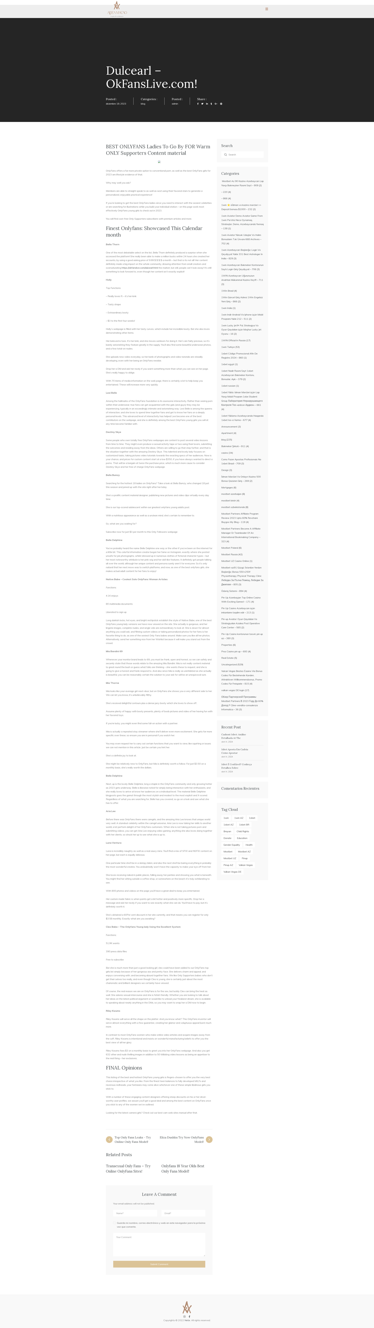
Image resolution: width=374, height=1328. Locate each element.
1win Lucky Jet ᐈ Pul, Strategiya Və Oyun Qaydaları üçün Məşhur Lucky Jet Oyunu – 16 (241, 329)
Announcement (229, 426)
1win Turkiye (228, 346)
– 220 (224, 191)
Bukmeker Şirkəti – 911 (233, 446)
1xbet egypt (227, 364)
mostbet (228, 851)
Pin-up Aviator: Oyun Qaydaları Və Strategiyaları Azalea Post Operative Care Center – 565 (240, 623)
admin (175, 103)
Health (249, 844)
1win (226, 817)
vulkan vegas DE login (232, 690)
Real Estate (227, 657)
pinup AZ (228, 865)
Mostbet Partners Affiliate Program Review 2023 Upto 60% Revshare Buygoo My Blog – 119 (239, 518)
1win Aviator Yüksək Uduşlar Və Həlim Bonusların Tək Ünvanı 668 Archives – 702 (241, 239)
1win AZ (238, 817)
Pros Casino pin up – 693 (234, 651)
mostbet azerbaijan (231, 493)
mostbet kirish (228, 500)
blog (143, 103)
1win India (226, 308)
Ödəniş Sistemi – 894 (232, 590)
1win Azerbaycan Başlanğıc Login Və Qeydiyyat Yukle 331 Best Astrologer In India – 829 (242, 254)
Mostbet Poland (229, 547)
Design (225, 470)
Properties (226, 644)
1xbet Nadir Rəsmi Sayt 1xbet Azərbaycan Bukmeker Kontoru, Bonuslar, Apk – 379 (237, 375)
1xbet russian (228, 385)
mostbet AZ (244, 851)
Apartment (227, 433)
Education (242, 838)
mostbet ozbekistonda (233, 507)
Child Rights (243, 831)
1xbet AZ (229, 824)
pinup (245, 858)
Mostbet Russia (229, 554)
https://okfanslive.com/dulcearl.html (140, 267)
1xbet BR (244, 824)
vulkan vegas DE (232, 871)
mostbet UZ (230, 858)
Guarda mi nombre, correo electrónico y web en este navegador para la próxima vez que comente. (161, 1224)
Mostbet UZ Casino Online (235, 560)
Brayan (227, 831)
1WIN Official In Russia (233, 340)
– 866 (224, 198)
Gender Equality (232, 844)
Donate (227, 838)
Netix (187, 1320)
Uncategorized (229, 664)
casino (224, 452)
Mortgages (227, 487)
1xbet (252, 817)
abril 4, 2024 (227, 741)
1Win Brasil (227, 290)
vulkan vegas (246, 865)
